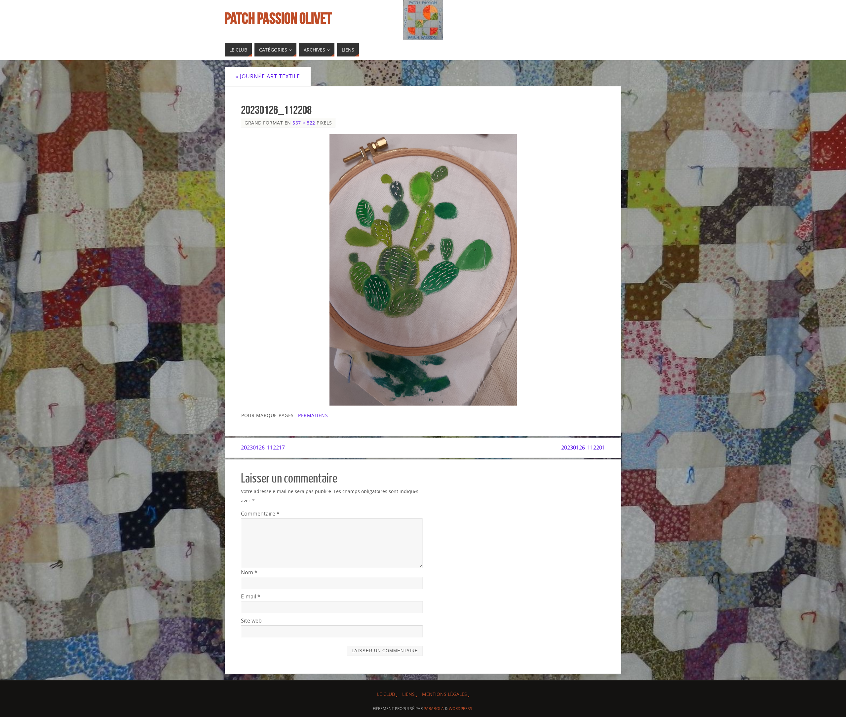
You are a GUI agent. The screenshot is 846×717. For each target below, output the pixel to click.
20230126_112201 (583, 447)
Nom (249, 572)
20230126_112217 (263, 447)
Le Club (386, 694)
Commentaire (260, 513)
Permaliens (313, 415)
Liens (408, 694)
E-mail (250, 596)
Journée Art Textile (267, 76)
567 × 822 (303, 123)
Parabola (434, 708)
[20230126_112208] (423, 270)
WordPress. (461, 708)
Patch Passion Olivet (278, 18)
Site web (251, 620)
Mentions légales (444, 694)
